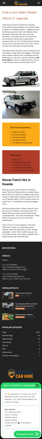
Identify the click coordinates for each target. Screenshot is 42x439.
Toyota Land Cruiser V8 (23, 293)
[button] (39, 3)
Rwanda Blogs (20, 308)
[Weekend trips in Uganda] (7, 316)
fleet (17, 295)
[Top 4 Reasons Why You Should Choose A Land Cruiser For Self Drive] (7, 306)
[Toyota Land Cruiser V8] (7, 295)
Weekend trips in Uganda (24, 314)
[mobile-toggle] (3, 3)
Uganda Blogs (20, 317)
